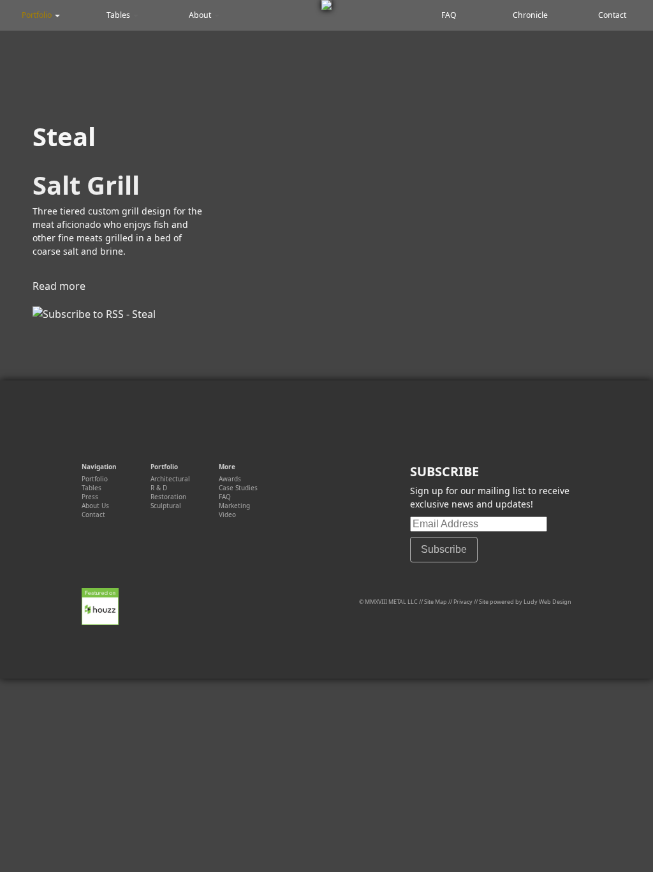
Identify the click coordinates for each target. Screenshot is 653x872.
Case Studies (238, 487)
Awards (230, 478)
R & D (158, 487)
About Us (95, 505)
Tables (119, 15)
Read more (59, 286)
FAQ (449, 15)
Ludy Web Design (547, 602)
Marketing (234, 505)
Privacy (463, 602)
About (201, 15)
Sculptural (165, 505)
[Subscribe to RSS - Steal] (94, 314)
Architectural (170, 478)
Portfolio (38, 15)
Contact (612, 15)
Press (90, 496)
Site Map (435, 602)
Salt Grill (86, 184)
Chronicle (530, 15)
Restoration (168, 496)
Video (227, 514)
